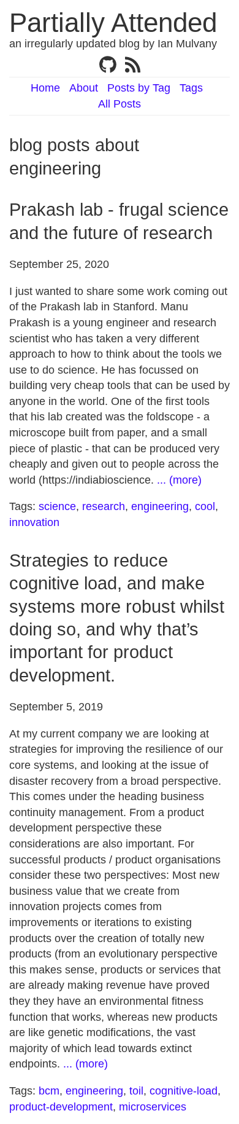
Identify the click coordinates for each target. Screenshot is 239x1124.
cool (205, 506)
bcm (49, 1091)
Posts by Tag (138, 88)
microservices (152, 1107)
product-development (61, 1107)
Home (45, 88)
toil (136, 1091)
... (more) (179, 480)
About (83, 88)
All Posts (119, 104)
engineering (160, 506)
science (57, 506)
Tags (191, 88)
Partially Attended (113, 22)
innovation (34, 522)
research (103, 506)
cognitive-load (184, 1091)
